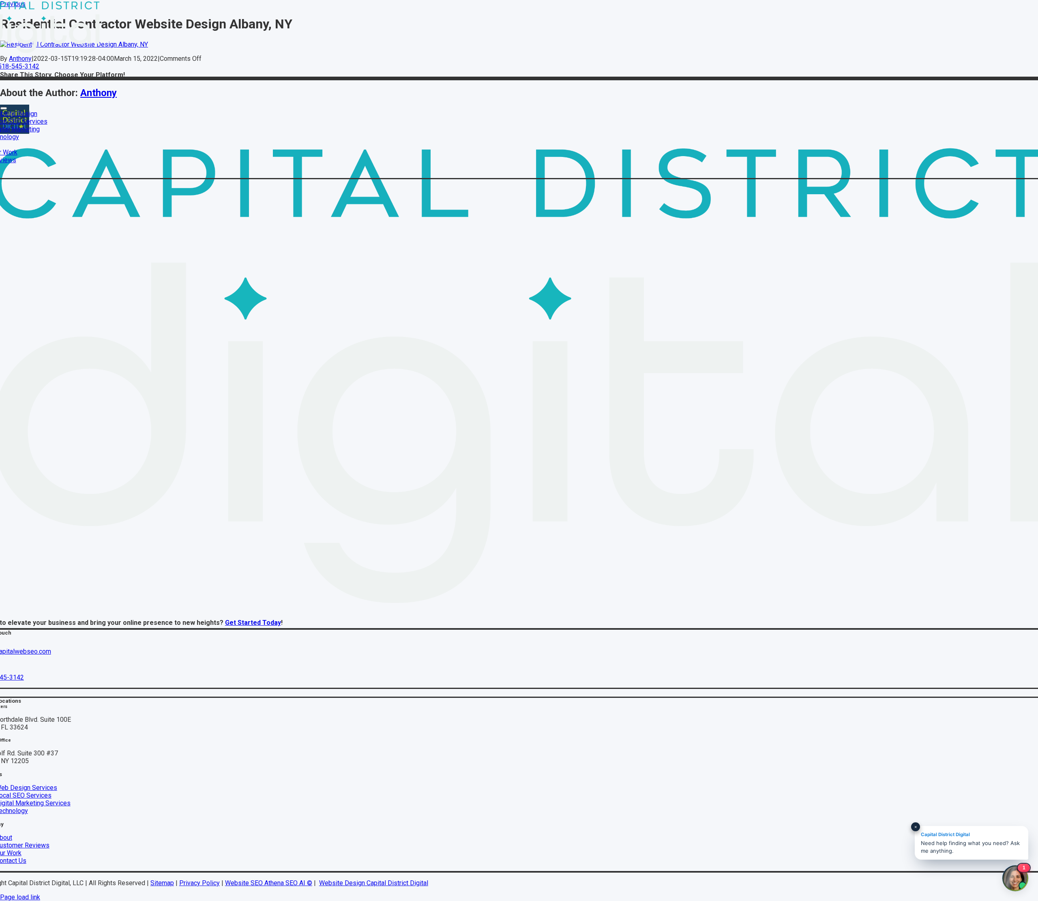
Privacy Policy (199, 883)
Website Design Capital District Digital (373, 883)
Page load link (20, 897)
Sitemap (162, 883)
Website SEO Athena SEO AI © (268, 883)
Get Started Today (253, 622)
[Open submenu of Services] (3, 108)
